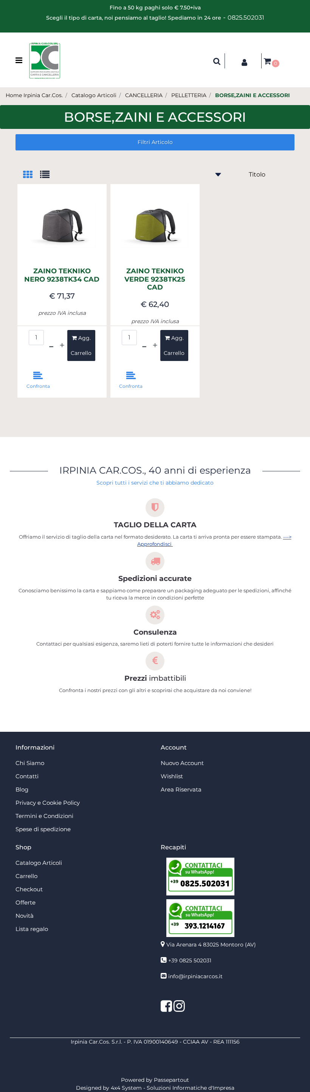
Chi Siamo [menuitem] (30, 763)
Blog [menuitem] (22, 789)
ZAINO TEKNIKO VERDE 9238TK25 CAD (154, 279)
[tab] (31, 175)
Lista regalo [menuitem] (32, 928)
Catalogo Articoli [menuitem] (39, 862)
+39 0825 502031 (189, 960)
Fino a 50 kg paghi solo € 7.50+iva (155, 7)
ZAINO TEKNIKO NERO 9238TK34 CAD (61, 275)
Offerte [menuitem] (26, 902)
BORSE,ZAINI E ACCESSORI (252, 95)
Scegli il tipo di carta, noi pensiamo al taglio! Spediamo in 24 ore (133, 17)
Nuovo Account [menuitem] (182, 763)
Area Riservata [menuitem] (181, 789)
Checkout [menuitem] (29, 889)
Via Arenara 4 (211, 944)
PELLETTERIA (188, 95)
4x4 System (126, 1087)
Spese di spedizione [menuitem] (43, 829)
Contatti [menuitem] (27, 776)
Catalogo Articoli (93, 95)
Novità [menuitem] (25, 915)
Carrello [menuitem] (26, 876)
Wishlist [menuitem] (172, 776)
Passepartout (171, 1080)
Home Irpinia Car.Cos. (34, 95)
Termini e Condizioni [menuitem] (44, 815)
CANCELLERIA (144, 95)
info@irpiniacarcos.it (195, 976)
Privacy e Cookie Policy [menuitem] (48, 802)
